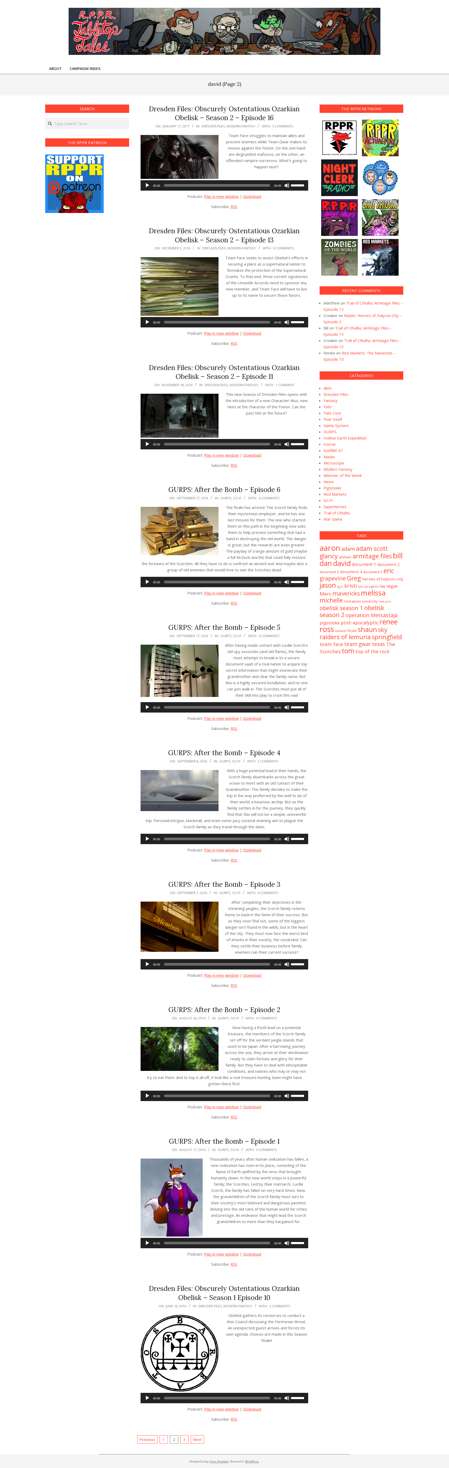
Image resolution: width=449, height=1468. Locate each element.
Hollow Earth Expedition (345, 438)
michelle (331, 600)
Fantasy (330, 400)
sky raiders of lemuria (353, 633)
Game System (336, 425)
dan (326, 563)
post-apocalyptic (360, 622)
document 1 (364, 564)
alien (327, 388)
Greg (354, 578)
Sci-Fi (237, 498)
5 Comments (266, 1149)
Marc (325, 593)
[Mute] (286, 185)
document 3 (329, 572)
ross (327, 629)
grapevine (333, 578)
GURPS (226, 498)
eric (389, 570)
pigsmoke (330, 623)
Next (197, 1439)
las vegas (389, 586)
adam (348, 548)
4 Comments (269, 498)
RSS (233, 206)
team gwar (357, 644)
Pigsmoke (332, 487)
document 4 (351, 571)
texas (378, 644)
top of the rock (372, 651)
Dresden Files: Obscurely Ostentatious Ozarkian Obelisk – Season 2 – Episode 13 (224, 235)
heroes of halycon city (382, 578)
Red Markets (335, 494)
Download (252, 196)
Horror (329, 444)
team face (331, 644)
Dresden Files (213, 126)
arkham (345, 557)
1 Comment (284, 385)
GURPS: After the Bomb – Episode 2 (224, 1009)
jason (328, 585)
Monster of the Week (342, 475)
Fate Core (332, 413)
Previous (147, 1439)
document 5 (372, 572)
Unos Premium (218, 1461)
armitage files (372, 556)
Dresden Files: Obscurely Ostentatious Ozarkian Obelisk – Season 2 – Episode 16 (224, 113)
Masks (329, 456)
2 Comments (268, 761)
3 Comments (282, 126)
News (328, 481)
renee (389, 621)
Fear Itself (332, 419)
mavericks (346, 593)
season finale (346, 630)
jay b (340, 587)
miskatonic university (361, 601)
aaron (330, 548)
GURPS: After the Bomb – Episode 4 (224, 752)
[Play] (147, 185)
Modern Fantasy (241, 126)
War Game (332, 519)
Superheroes (335, 506)
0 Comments (283, 248)
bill (398, 555)
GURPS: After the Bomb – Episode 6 (224, 489)
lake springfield (368, 587)
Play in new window (221, 196)
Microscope (333, 462)
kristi (350, 585)
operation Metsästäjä (372, 615)
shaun (367, 629)
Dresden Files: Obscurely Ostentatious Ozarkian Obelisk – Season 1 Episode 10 (224, 1293)
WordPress (252, 1461)
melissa (373, 593)
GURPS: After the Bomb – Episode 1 (224, 1141)
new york (385, 601)
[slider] (298, 185)
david (342, 563)
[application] (224, 185)
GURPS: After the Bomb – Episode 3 (224, 884)
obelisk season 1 (341, 608)
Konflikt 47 (333, 450)
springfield (387, 637)
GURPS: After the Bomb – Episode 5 (224, 627)
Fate (327, 406)
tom (348, 650)
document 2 (388, 564)
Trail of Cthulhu (336, 512)
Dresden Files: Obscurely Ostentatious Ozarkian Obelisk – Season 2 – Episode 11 (224, 372)
